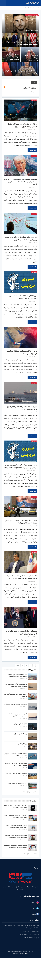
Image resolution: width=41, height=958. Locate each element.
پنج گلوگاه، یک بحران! (20, 734)
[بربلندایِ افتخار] (32, 746)
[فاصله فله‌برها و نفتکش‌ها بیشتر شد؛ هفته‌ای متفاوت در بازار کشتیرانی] (32, 766)
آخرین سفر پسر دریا (31, 30)
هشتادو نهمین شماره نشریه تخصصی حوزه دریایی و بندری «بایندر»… (16, 836)
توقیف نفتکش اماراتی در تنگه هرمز (17, 724)
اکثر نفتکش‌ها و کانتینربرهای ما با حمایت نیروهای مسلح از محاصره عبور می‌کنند (21, 577)
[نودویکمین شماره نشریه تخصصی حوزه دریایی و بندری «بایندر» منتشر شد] (32, 818)
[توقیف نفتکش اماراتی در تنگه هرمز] (32, 726)
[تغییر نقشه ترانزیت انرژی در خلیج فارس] (32, 706)
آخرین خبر (36, 15)
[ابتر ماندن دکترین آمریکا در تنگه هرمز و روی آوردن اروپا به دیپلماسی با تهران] (20, 223)
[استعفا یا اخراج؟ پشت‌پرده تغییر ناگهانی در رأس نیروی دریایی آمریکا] (20, 617)
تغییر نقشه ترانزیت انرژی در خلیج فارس (15, 704)
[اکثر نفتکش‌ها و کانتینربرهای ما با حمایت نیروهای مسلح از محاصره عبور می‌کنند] (20, 562)
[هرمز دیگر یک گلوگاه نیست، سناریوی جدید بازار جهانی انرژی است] (32, 686)
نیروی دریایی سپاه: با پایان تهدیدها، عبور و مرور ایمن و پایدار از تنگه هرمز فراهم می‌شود (20, 466)
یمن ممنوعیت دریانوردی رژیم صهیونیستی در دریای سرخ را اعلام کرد (21, 71)
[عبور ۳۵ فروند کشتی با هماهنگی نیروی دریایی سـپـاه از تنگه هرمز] (20, 282)
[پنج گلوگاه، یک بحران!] (32, 736)
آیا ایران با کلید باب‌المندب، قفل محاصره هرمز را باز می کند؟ (22, 352)
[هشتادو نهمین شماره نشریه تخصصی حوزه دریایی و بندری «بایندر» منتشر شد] (32, 837)
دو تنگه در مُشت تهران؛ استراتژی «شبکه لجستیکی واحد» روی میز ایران (22, 125)
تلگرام (34, 909)
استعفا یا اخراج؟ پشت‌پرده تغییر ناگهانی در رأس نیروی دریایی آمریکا (21, 632)
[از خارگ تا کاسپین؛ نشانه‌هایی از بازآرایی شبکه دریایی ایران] (32, 756)
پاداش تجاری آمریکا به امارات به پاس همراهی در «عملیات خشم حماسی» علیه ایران (22, 43)
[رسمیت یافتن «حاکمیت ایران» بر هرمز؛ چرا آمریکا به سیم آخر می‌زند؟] (20, 506)
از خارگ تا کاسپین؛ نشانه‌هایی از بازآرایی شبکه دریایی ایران (15, 755)
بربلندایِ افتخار (23, 744)
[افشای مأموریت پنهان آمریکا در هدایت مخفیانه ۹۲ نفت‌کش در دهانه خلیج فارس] (30, 54)
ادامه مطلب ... (32, 150)
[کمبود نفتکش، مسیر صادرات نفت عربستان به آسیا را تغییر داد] (32, 716)
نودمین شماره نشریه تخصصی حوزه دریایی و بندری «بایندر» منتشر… (17, 826)
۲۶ (22, 665)
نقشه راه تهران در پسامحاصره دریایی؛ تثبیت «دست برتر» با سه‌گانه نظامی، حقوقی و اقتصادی (20, 182)
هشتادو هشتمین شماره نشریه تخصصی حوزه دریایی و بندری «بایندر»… (15, 846)
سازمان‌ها (33, 92)
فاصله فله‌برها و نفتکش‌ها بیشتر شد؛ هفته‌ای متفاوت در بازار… (16, 765)
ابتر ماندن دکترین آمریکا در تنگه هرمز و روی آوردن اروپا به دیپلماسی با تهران (21, 238)
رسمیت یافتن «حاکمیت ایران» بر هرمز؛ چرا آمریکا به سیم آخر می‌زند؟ (21, 522)
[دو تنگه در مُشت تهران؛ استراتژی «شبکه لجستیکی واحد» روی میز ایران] (20, 110)
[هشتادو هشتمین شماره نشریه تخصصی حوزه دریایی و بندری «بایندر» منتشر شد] (32, 847)
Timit (26, 954)
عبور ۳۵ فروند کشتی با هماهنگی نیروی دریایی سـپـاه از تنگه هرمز (22, 297)
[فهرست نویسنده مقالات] (36, 130)
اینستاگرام (33, 903)
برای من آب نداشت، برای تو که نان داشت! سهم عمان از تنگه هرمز (17, 675)
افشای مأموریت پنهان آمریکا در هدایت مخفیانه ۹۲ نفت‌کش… (30, 58)
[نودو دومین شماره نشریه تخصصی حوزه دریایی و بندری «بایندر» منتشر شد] (32, 808)
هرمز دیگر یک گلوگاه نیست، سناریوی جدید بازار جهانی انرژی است (16, 685)
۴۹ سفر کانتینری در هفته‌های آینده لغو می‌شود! (15, 695)
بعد (18, 665)
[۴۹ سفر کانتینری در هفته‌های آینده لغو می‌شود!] (32, 696)
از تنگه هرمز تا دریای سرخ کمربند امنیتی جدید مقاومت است (11, 57)
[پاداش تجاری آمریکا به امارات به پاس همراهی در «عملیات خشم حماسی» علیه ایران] (20, 40)
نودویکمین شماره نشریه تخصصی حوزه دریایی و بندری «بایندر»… (16, 816)
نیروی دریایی (29, 15)
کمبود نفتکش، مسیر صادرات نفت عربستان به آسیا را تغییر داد (17, 715)
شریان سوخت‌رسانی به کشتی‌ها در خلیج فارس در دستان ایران (22, 408)
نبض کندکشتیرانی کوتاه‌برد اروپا (18, 783)
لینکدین (34, 914)
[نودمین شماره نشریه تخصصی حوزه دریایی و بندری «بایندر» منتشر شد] (32, 828)
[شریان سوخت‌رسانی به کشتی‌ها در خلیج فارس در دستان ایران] (20, 393)
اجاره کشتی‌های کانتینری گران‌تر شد (16, 773)
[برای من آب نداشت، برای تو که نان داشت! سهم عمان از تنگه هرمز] (32, 676)
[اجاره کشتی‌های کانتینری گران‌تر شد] (32, 776)
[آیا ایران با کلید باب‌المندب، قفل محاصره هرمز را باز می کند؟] (20, 337)
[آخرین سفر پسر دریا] (20, 23)
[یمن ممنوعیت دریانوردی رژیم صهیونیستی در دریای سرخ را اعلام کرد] (20, 69)
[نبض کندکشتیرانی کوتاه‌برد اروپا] (32, 786)
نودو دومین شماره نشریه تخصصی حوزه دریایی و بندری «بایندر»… (15, 807)
